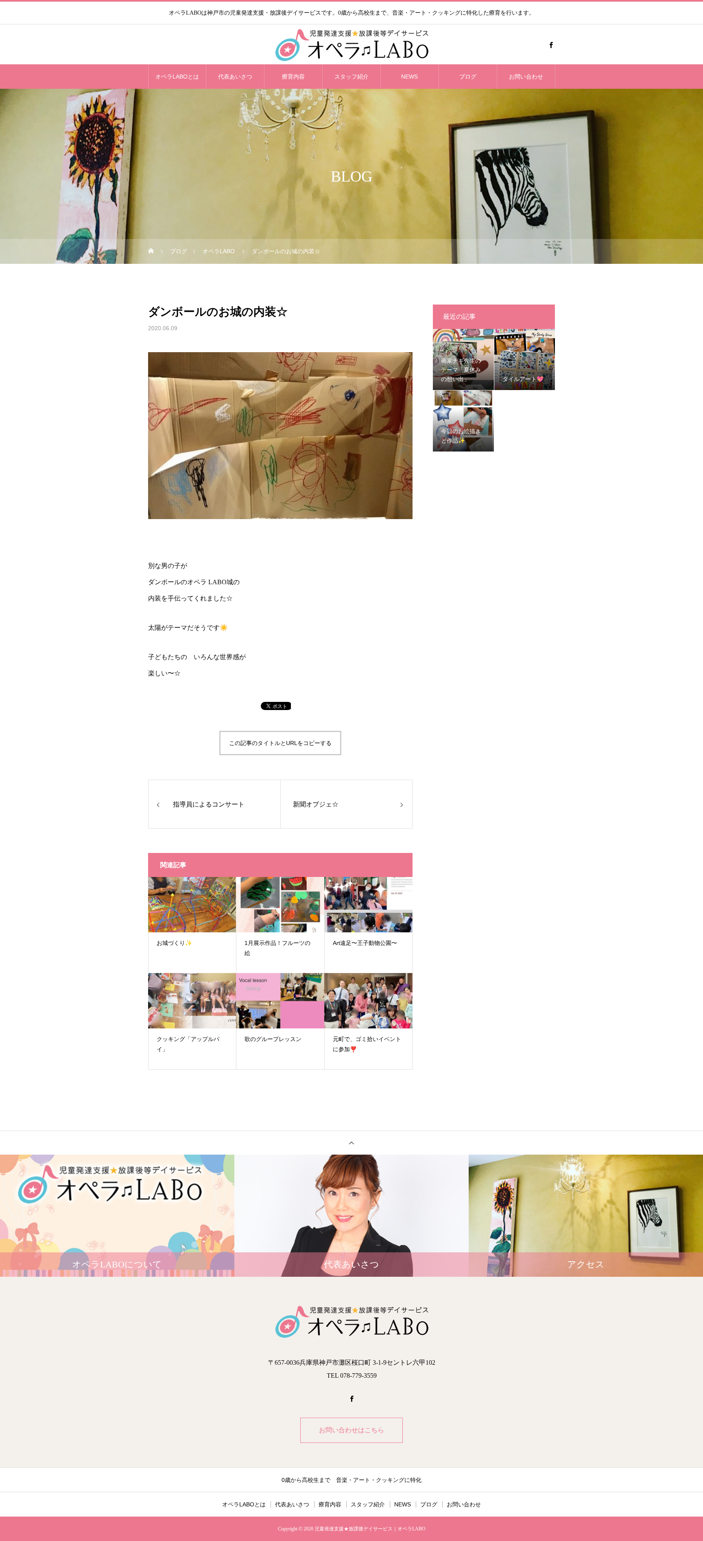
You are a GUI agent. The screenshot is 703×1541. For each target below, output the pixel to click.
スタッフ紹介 (351, 76)
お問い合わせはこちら (351, 1430)
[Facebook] (551, 45)
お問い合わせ (526, 76)
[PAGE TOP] (351, 1143)
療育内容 (293, 76)
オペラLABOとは (177, 76)
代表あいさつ (235, 76)
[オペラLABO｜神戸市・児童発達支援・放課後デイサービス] (351, 44)
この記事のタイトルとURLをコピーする (280, 743)
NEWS (409, 76)
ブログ (467, 76)
